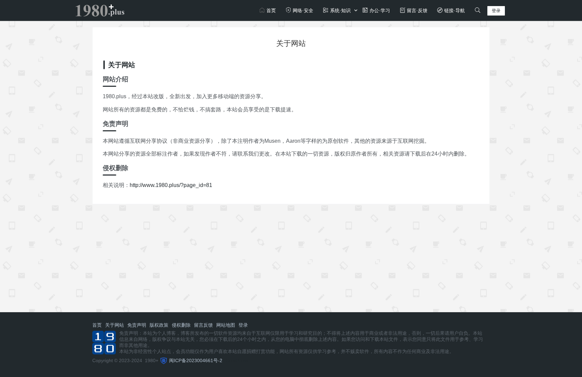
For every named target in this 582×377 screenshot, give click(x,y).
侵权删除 (181, 325)
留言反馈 (203, 325)
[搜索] (477, 10)
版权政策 (159, 325)
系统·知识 (340, 10)
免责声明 (136, 325)
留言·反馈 (416, 10)
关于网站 (114, 325)
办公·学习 (379, 10)
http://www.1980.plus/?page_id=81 (171, 185)
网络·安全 (302, 10)
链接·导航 (454, 10)
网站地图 (225, 325)
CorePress (237, 360)
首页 (270, 10)
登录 (496, 10)
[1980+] (99, 10)
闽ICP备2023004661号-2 (195, 360)
